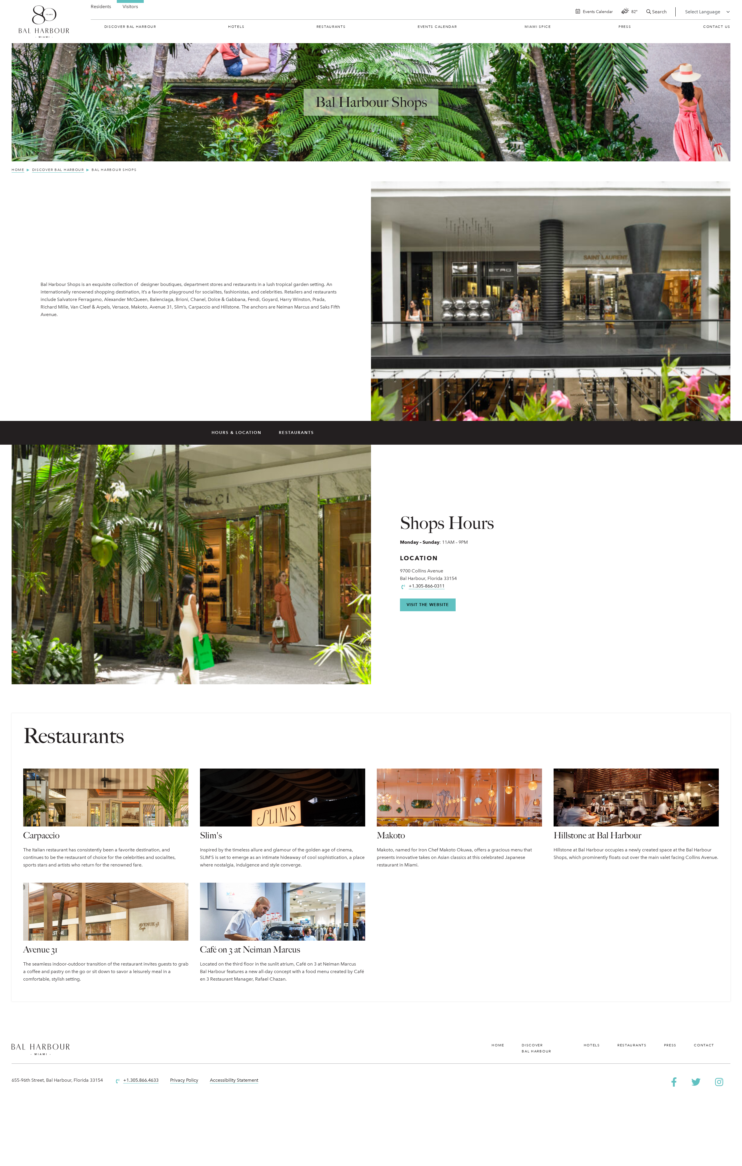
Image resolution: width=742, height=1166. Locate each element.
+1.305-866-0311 (427, 586)
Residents (101, 6)
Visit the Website (428, 604)
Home (498, 1045)
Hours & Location (236, 432)
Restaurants (331, 27)
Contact (704, 1045)
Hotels (236, 27)
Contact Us (716, 27)
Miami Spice (538, 27)
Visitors (130, 6)
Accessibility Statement (234, 1080)
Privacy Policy (184, 1080)
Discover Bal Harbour (130, 27)
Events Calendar (437, 27)
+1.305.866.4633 (141, 1080)
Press (625, 27)
